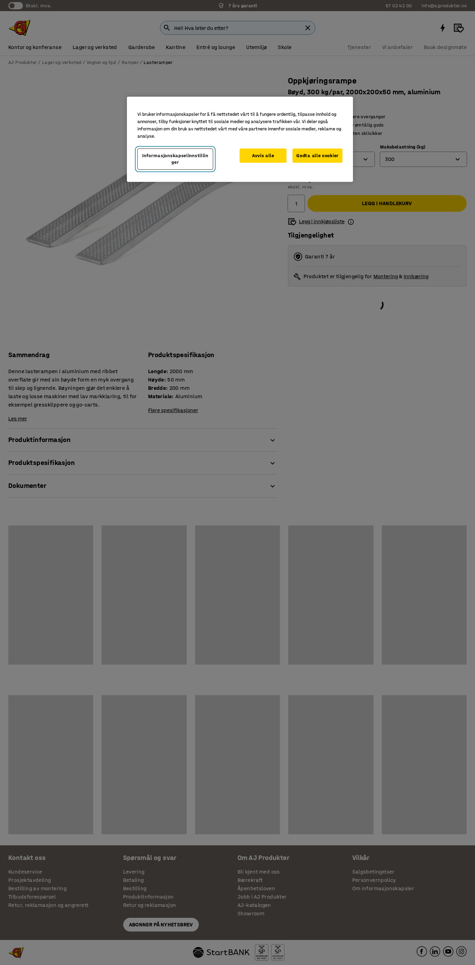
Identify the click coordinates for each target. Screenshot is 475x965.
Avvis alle (263, 156)
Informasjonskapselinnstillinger (175, 159)
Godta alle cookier (317, 156)
